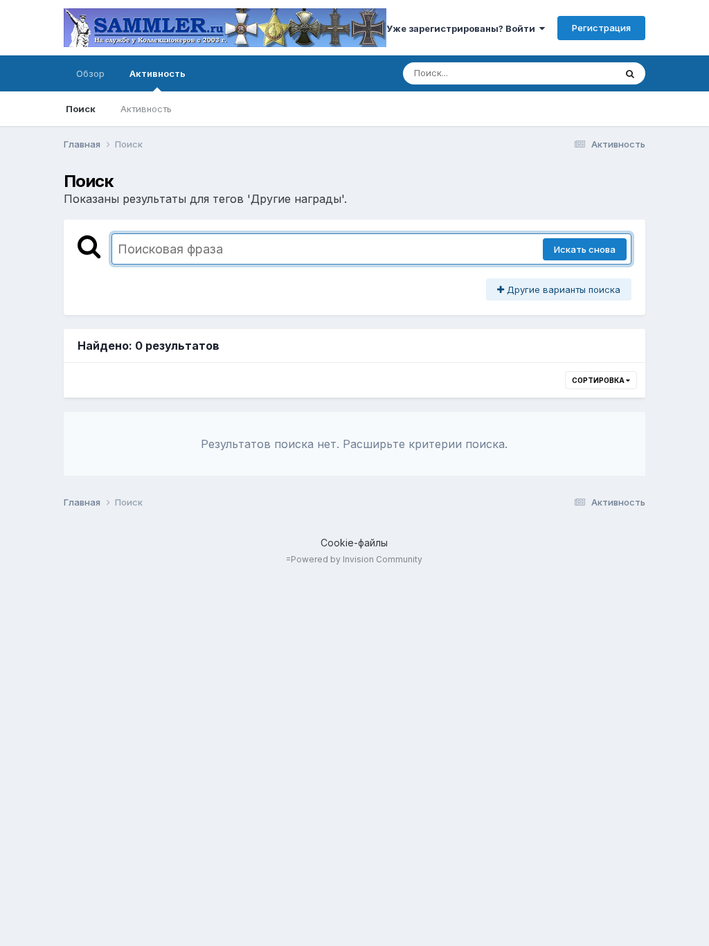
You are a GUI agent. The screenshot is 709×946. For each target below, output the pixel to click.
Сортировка (599, 380)
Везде (583, 73)
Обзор (90, 73)
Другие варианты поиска (562, 289)
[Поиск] (630, 73)
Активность (157, 73)
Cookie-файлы (354, 542)
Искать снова (585, 249)
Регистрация (601, 27)
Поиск (81, 108)
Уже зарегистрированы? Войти (462, 28)
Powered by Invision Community (356, 559)
